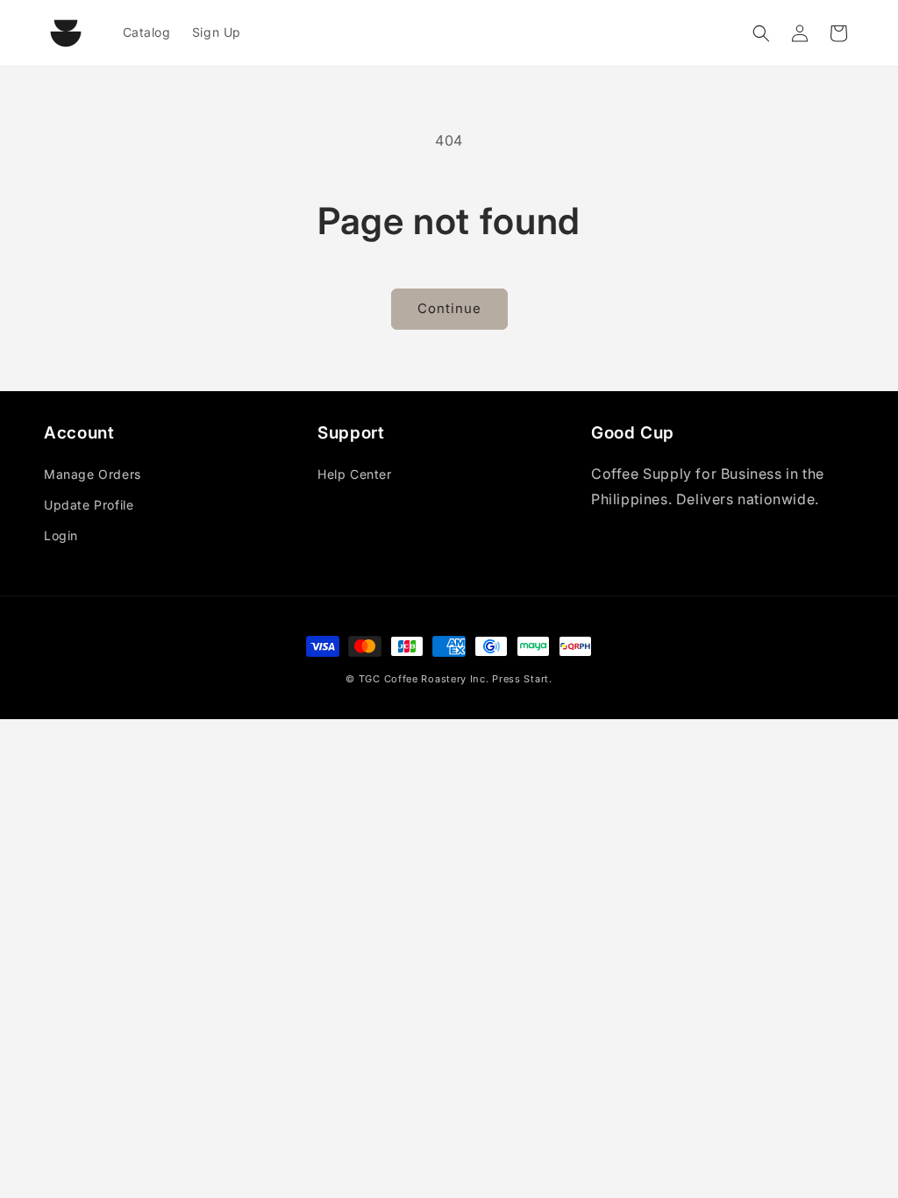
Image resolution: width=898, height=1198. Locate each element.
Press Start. (522, 679)
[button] (761, 33)
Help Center (354, 474)
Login (61, 535)
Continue (449, 308)
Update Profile (88, 504)
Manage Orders (92, 474)
